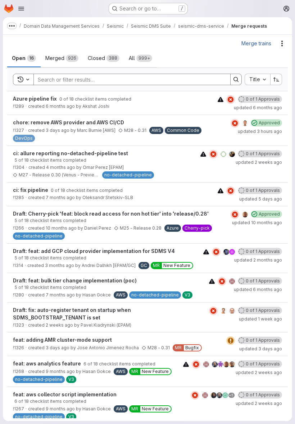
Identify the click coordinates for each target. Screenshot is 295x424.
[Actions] (282, 43)
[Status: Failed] (230, 99)
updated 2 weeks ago (259, 162)
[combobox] (257, 79)
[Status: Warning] (230, 340)
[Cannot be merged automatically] (220, 99)
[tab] (24, 58)
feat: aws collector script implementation (65, 394)
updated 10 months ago (257, 222)
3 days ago (57, 130)
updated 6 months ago (258, 107)
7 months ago (60, 197)
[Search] (236, 79)
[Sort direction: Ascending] (276, 79)
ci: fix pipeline (31, 190)
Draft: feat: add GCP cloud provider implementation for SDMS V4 (94, 251)
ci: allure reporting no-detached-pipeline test (70, 153)
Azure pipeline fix (35, 99)
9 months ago (60, 371)
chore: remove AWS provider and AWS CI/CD (68, 122)
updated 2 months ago (258, 260)
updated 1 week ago (260, 319)
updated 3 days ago (260, 348)
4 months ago (60, 167)
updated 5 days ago (260, 199)
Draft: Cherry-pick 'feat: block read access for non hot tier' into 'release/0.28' (111, 214)
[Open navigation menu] (21, 8)
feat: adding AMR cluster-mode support (62, 340)
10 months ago (61, 228)
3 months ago (59, 265)
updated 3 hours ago (260, 131)
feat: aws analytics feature (47, 363)
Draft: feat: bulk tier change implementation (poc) (75, 280)
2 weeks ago (59, 325)
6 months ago (60, 106)
